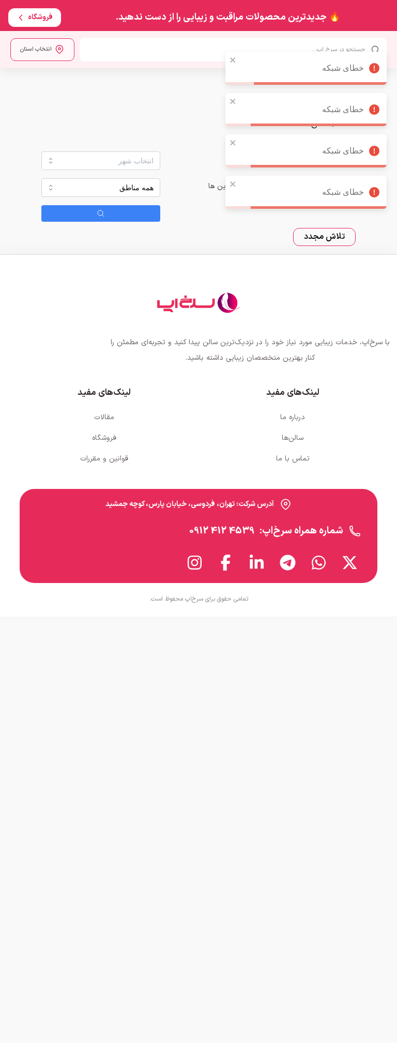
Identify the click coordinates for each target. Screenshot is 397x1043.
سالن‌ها (292, 438)
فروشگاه (104, 438)
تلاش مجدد (324, 237)
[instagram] (195, 562)
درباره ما (292, 417)
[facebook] (226, 562)
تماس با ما (293, 458)
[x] (350, 562)
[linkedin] (257, 562)
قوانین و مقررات (104, 458)
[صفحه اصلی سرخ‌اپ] (198, 302)
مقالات (104, 417)
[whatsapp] (319, 562)
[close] (233, 45)
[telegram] (288, 562)
